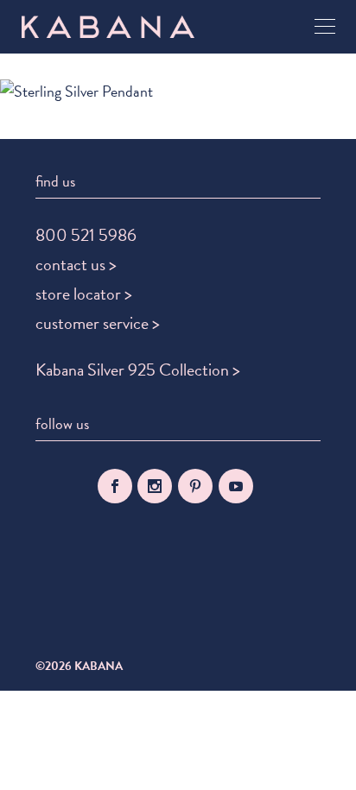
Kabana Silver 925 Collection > (137, 369)
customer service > (97, 323)
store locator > (83, 294)
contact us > (76, 264)
